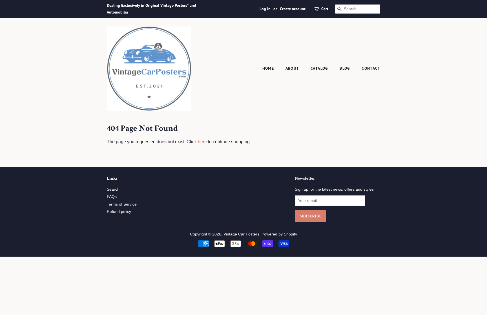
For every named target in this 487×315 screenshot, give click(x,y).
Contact (371, 68)
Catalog (319, 68)
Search (113, 189)
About (292, 68)
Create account (293, 8)
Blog (345, 68)
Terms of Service (122, 204)
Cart (324, 8)
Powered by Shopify (279, 234)
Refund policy (119, 212)
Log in (265, 8)
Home (268, 68)
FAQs (112, 197)
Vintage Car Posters (241, 234)
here (202, 141)
